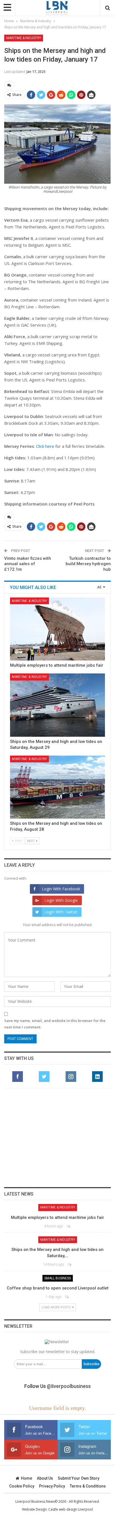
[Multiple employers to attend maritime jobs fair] (57, 628)
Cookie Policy (21, 1486)
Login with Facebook (61, 888)
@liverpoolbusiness (69, 1386)
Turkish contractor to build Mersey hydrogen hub (88, 564)
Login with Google (61, 900)
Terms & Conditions (88, 1486)
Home (26, 1478)
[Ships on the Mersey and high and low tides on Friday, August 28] (57, 787)
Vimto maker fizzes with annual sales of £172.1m (27, 564)
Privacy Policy (52, 1486)
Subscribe (91, 1364)
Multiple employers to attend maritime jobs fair (56, 665)
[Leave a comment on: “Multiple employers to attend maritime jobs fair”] (69, 1226)
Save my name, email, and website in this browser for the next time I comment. (55, 1023)
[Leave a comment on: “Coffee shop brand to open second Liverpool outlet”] (67, 1296)
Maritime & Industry (23, 38)
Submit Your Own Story (78, 1478)
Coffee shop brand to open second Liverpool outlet (58, 1288)
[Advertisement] (57, 1137)
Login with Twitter (61, 912)
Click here (45, 446)
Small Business (57, 1278)
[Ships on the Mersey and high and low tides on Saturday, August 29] (57, 704)
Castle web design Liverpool (70, 1509)
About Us (45, 1478)
